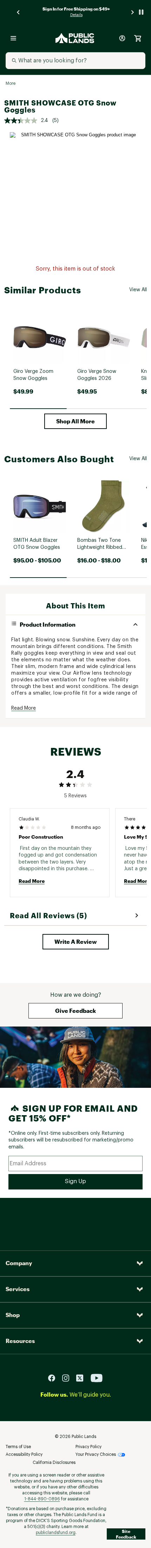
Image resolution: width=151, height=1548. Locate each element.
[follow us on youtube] (97, 1377)
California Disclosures (54, 1462)
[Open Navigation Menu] (13, 38)
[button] (75, 421)
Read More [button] (23, 708)
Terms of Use (18, 1447)
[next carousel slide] (133, 12)
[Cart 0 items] (137, 38)
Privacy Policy (88, 1447)
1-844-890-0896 (42, 1499)
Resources (20, 1340)
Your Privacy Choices (96, 1454)
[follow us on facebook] (54, 1377)
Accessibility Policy (24, 1454)
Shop (13, 1314)
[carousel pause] (141, 12)
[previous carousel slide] (18, 12)
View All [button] (138, 289)
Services (17, 1289)
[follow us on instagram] (68, 1377)
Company (19, 1263)
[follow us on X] (83, 1377)
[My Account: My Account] (122, 38)
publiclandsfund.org (56, 1532)
